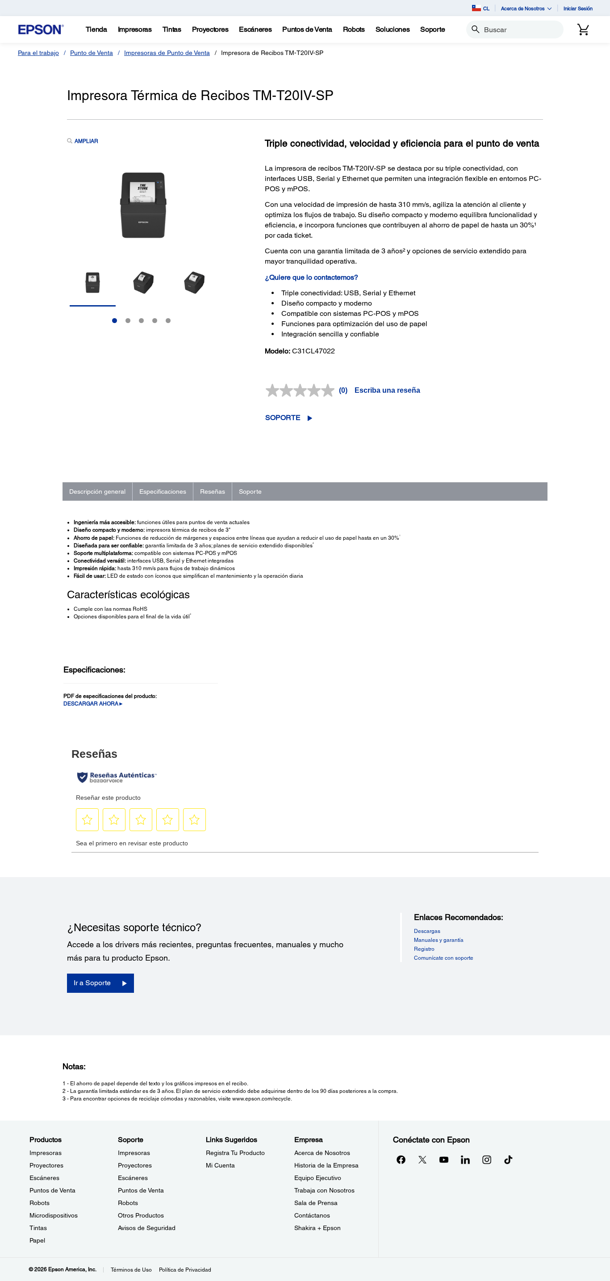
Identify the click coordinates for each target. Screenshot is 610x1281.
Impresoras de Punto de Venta (167, 52)
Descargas (427, 931)
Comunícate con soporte (443, 958)
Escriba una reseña (387, 390)
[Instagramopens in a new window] (487, 1159)
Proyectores (46, 1165)
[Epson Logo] (41, 29)
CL (486, 8)
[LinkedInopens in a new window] (465, 1159)
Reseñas (212, 491)
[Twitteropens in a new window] (422, 1159)
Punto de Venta (91, 52)
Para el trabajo (38, 52)
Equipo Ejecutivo (317, 1177)
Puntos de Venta (52, 1190)
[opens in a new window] (508, 1159)
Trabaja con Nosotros (324, 1190)
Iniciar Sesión (578, 8)
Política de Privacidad (185, 1270)
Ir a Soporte (92, 983)
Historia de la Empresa (326, 1165)
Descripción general (97, 491)
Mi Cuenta (220, 1165)
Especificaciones (162, 491)
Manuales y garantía (439, 940)
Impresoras (45, 1152)
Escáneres (44, 1177)
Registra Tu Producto (235, 1152)
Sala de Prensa (316, 1202)
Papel (37, 1240)
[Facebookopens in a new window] (401, 1159)
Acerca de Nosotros (322, 1152)
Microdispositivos (53, 1215)
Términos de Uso (131, 1270)
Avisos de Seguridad (146, 1227)
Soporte (283, 417)
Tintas (38, 1227)
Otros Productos (141, 1215)
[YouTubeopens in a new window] (444, 1159)
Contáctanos (312, 1215)
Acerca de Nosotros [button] (523, 8)
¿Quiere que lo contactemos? (311, 277)
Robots (39, 1202)
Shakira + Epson (317, 1227)
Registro (424, 949)
